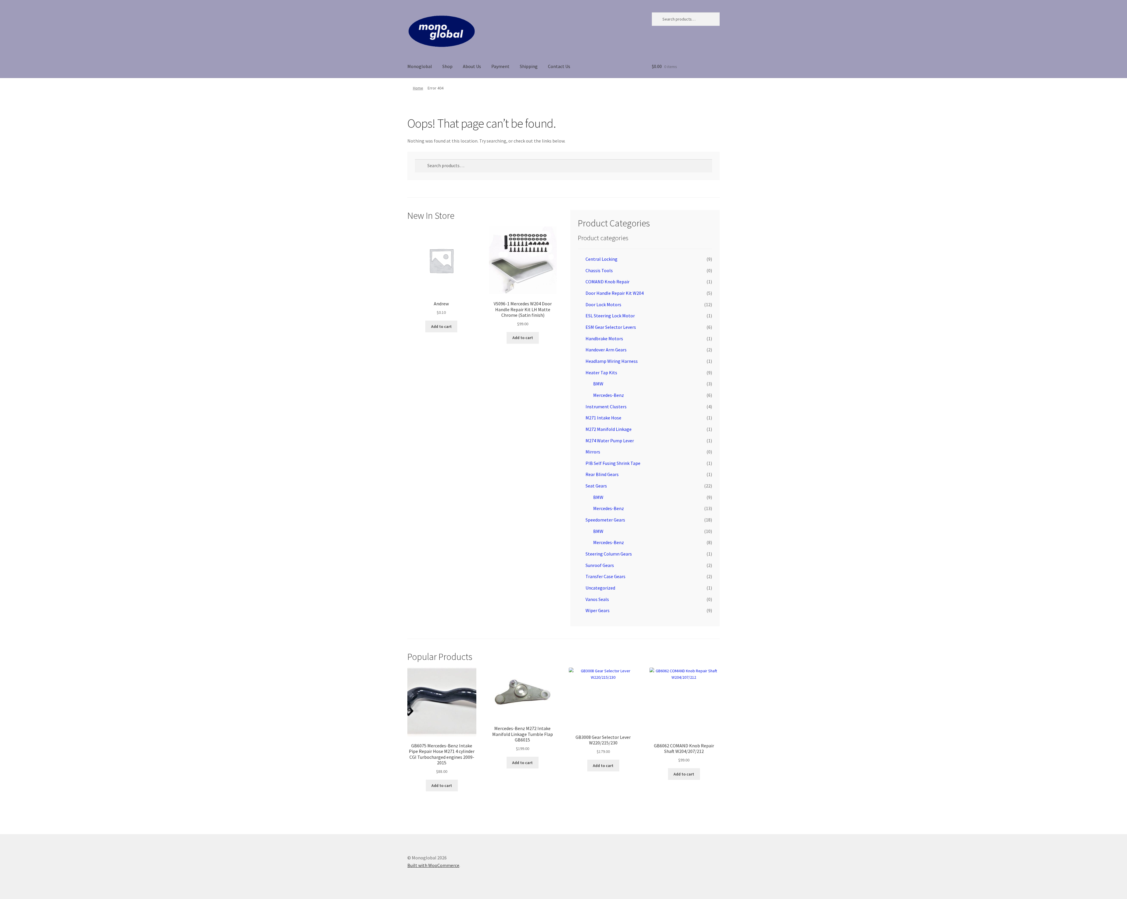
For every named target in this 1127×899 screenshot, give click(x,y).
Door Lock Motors (603, 304)
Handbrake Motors (604, 338)
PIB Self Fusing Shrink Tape (613, 463)
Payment (500, 66)
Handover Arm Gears (606, 350)
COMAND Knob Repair (608, 282)
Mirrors (593, 452)
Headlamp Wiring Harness (612, 361)
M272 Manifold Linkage (609, 429)
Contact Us (559, 66)
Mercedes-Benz (608, 395)
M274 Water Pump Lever (610, 440)
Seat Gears (596, 486)
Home (418, 88)
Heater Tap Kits (601, 372)
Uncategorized (600, 588)
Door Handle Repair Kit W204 (615, 293)
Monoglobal (419, 66)
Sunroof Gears (600, 565)
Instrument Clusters (606, 406)
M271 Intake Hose (603, 418)
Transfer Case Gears (605, 576)
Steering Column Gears (609, 554)
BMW (598, 384)
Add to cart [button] (441, 326)
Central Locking (602, 259)
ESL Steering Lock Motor (610, 316)
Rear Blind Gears (602, 474)
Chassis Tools (599, 270)
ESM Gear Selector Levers (611, 327)
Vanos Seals (597, 599)
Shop (447, 66)
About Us (472, 66)
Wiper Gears (598, 610)
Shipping (529, 66)
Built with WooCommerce (433, 865)
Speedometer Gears (605, 520)
